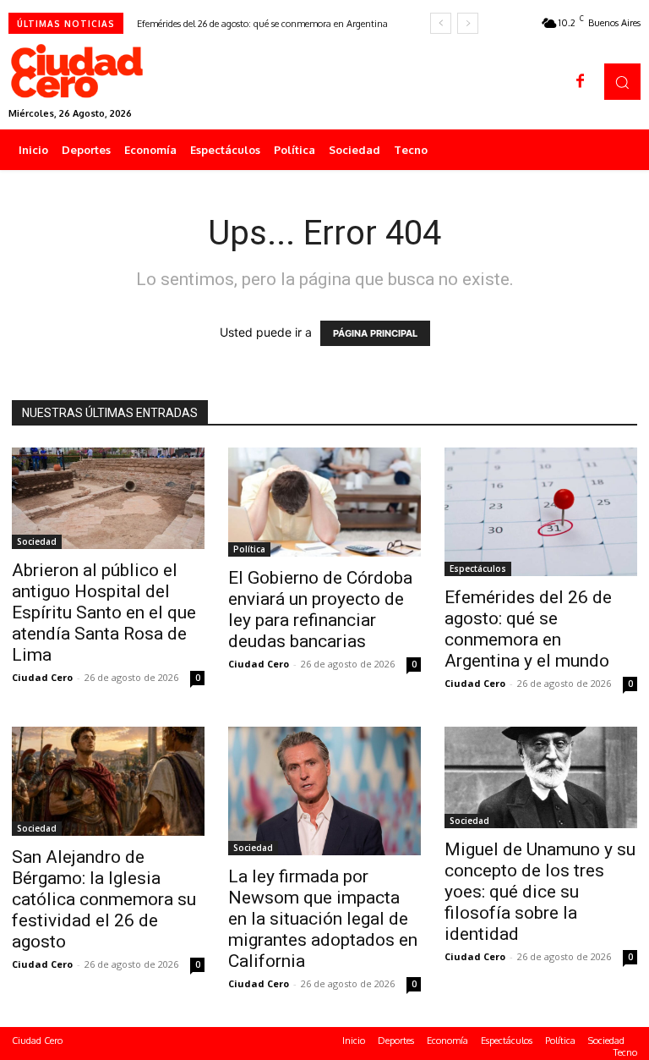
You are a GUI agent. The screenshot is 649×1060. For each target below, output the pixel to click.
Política (249, 549)
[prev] (440, 23)
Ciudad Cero (42, 677)
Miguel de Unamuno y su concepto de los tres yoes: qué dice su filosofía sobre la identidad (539, 891)
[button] (622, 81)
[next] (467, 23)
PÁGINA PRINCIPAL (375, 333)
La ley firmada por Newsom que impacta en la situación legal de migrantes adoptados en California (322, 918)
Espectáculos (478, 568)
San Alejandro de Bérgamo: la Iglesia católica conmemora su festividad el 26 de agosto (104, 899)
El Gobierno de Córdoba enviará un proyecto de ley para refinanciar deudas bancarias (320, 609)
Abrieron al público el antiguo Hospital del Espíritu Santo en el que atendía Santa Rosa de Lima (104, 612)
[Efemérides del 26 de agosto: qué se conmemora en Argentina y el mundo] (540, 512)
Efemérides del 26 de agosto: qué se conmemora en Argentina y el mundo (528, 629)
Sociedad (37, 541)
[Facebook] (580, 82)
